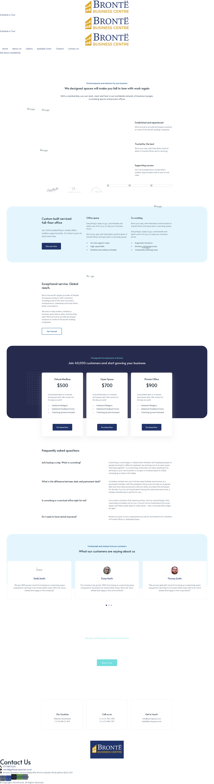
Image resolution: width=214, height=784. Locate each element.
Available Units (44, 48)
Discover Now (51, 246)
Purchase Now (62, 427)
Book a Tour (107, 662)
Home (5, 48)
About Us (16, 48)
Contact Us (73, 48)
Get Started (52, 331)
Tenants (60, 48)
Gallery (29, 48)
